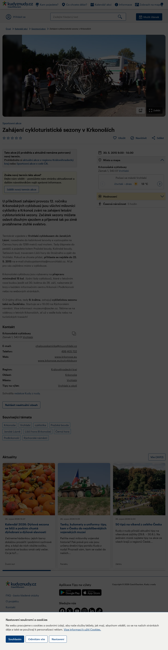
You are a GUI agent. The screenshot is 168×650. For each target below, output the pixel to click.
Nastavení (58, 639)
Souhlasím (14, 639)
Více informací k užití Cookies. (82, 629)
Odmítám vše (36, 639)
